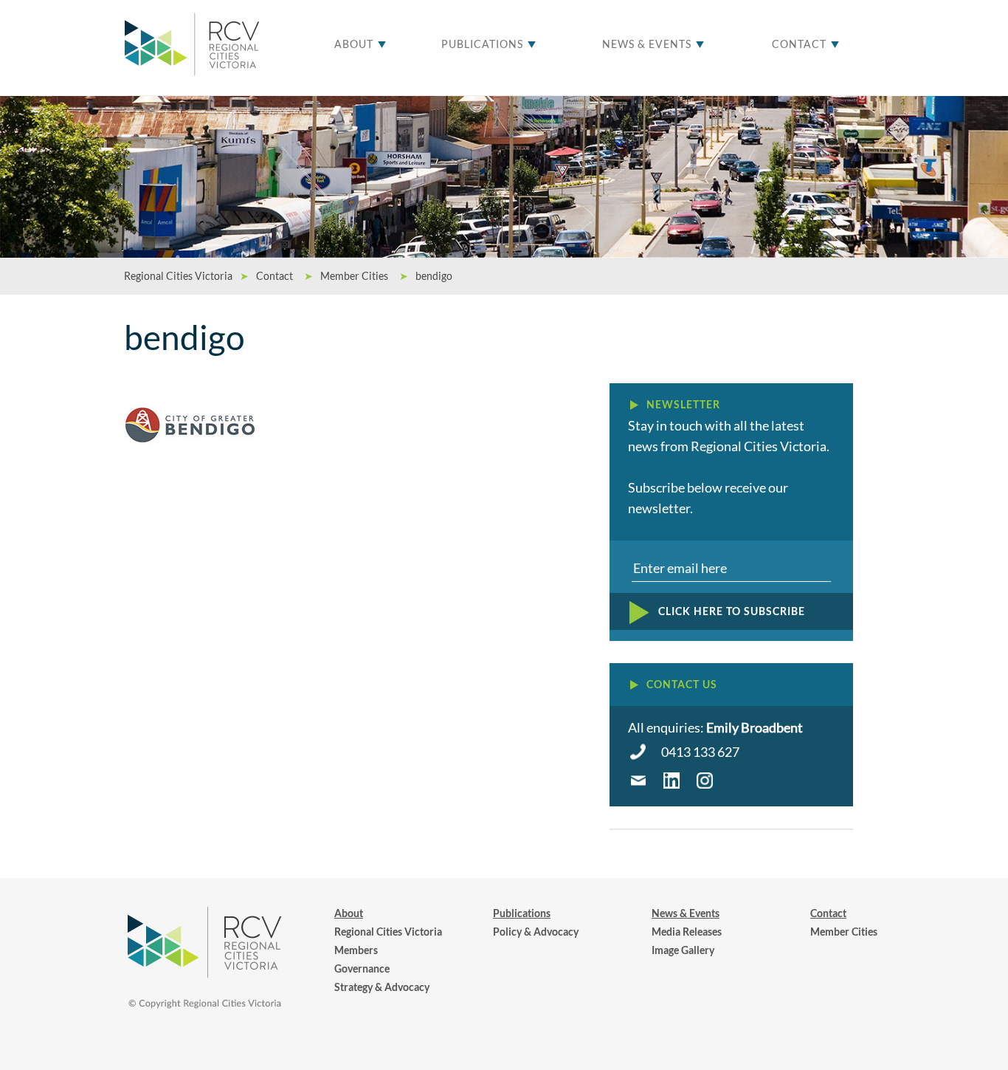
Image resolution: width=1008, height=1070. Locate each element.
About (353, 44)
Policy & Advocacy (536, 931)
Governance (362, 968)
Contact (799, 44)
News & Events (646, 44)
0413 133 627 (700, 752)
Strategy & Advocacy (381, 987)
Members (356, 950)
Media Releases (687, 931)
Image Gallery (683, 950)
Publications (482, 44)
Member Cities (843, 931)
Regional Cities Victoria (388, 931)
